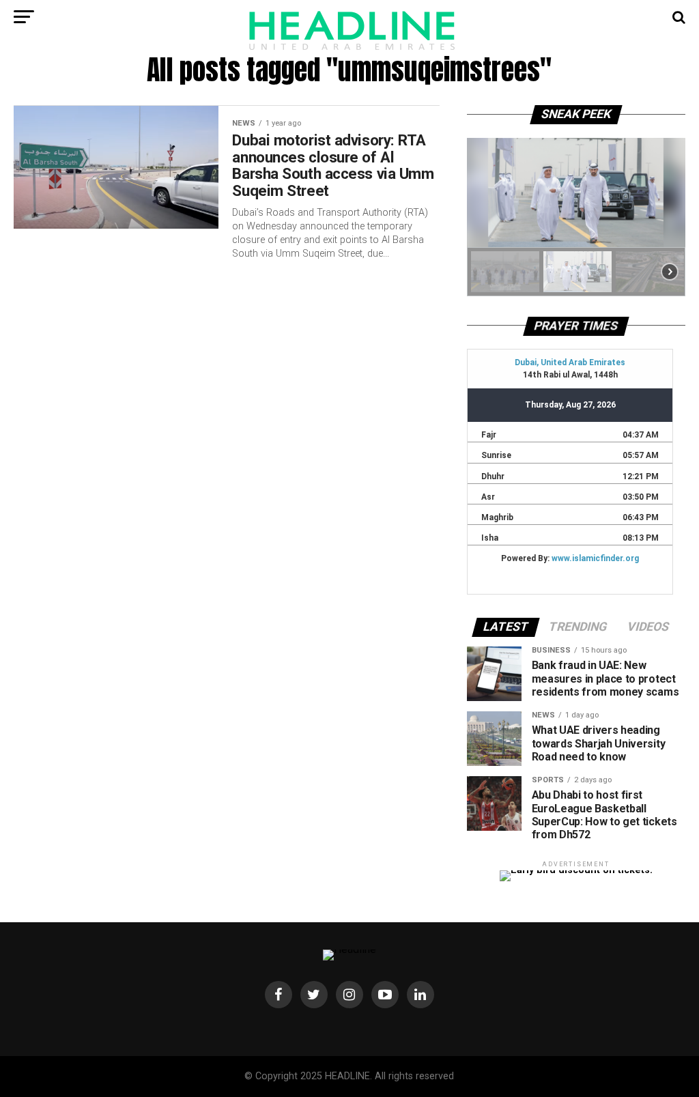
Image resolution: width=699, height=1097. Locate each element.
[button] (505, 271)
